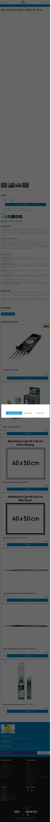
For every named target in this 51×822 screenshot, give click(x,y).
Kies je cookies (28, 413)
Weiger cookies (40, 413)
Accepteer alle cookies (14, 413)
